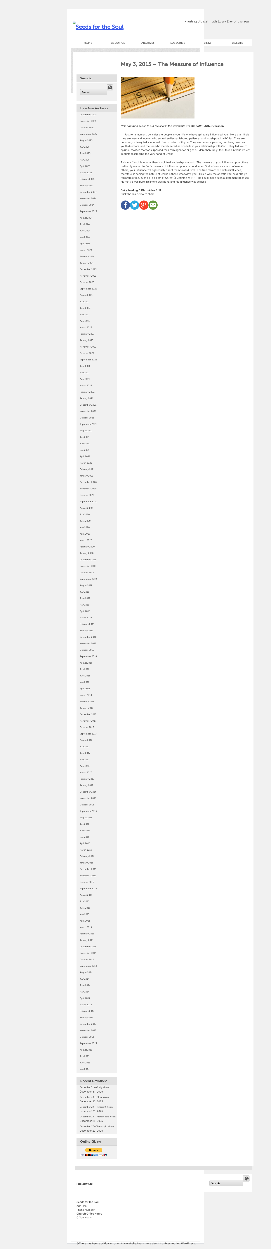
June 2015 (85, 908)
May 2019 (84, 604)
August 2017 (86, 740)
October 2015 (87, 882)
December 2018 (88, 637)
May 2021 (84, 450)
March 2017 (86, 772)
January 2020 (87, 553)
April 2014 (85, 998)
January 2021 (86, 476)
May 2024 (85, 237)
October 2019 (87, 572)
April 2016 (85, 843)
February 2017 (87, 779)
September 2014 (88, 966)
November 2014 (88, 953)
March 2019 (86, 617)
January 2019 (86, 630)
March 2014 (86, 1004)
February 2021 (87, 469)
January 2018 (86, 708)
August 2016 (86, 817)
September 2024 (88, 211)
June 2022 (85, 366)
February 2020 (87, 546)
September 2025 (88, 134)
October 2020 (87, 495)
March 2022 (86, 385)
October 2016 (87, 804)
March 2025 (86, 172)
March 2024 (86, 250)
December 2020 (88, 482)
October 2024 (87, 205)
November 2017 (88, 721)
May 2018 (84, 682)
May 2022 (85, 372)
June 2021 (85, 443)
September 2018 (88, 656)
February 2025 (87, 179)
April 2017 (85, 766)
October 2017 (87, 727)
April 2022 (85, 379)
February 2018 (87, 701)
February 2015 (87, 933)
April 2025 (85, 166)
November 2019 (88, 566)
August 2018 (86, 663)
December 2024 (88, 192)
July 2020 (85, 514)
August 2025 (86, 140)
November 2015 (88, 875)
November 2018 (88, 643)
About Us (118, 42)
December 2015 (88, 869)
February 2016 (87, 856)
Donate (237, 42)
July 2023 (85, 301)
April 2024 (85, 243)
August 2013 (86, 1050)
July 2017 (84, 746)
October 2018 (87, 650)
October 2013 (87, 1037)
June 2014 (85, 985)
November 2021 (88, 411)
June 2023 (85, 308)
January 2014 (86, 1017)
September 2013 (88, 1043)
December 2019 (88, 559)
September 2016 (88, 811)
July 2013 (84, 1056)
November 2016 (88, 798)
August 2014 (86, 972)
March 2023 (86, 327)
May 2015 (84, 914)
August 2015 (86, 895)
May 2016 (84, 837)
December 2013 (88, 1024)
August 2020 (86, 508)
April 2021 (85, 456)
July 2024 (85, 224)
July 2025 (85, 147)
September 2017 (88, 733)
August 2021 (86, 430)
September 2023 (88, 288)
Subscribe (177, 42)
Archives (147, 42)
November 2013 (88, 1030)
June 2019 (85, 598)
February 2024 (87, 256)
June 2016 (85, 830)
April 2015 (85, 921)
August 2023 (86, 295)
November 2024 (88, 198)
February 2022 (87, 392)
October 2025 (87, 127)
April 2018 (85, 688)
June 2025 (85, 153)
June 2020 (85, 521)
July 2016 (84, 824)
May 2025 (85, 159)
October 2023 (87, 282)
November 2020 (88, 488)
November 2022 (88, 347)
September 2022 (88, 359)
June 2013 (85, 1062)
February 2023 (87, 334)
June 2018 (85, 675)
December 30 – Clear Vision (94, 1097)
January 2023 (86, 340)
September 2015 (88, 888)
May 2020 (85, 527)
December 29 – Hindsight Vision (96, 1107)
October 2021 (87, 417)
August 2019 (86, 585)
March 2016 (86, 850)
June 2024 (85, 230)
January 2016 (86, 862)
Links (207, 42)
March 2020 (86, 540)
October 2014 (87, 959)
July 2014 (84, 979)
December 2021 (88, 405)
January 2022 (86, 398)
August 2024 (86, 218)
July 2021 (84, 437)
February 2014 (87, 1011)
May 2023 (85, 314)
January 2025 (86, 185)
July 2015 (84, 901)
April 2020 (85, 534)
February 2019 (87, 624)
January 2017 (86, 785)
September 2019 (88, 579)
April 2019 (85, 611)
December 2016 (88, 792)
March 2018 (86, 695)
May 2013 (84, 1069)
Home (88, 42)
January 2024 (86, 263)
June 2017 (85, 753)
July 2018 (84, 669)
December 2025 (88, 114)
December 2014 (88, 946)
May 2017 (84, 759)
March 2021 (86, 463)
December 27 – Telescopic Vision (97, 1126)
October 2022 (87, 353)
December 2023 (88, 269)
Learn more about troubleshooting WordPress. (166, 1243)
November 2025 (88, 121)
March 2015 (86, 927)
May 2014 (84, 991)
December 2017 (88, 714)
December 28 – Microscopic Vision (98, 1116)
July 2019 (84, 592)
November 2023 (88, 276)
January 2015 (86, 940)
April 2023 (85, 321)
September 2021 (88, 424)
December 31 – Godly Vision (94, 1087)
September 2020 (88, 501)
